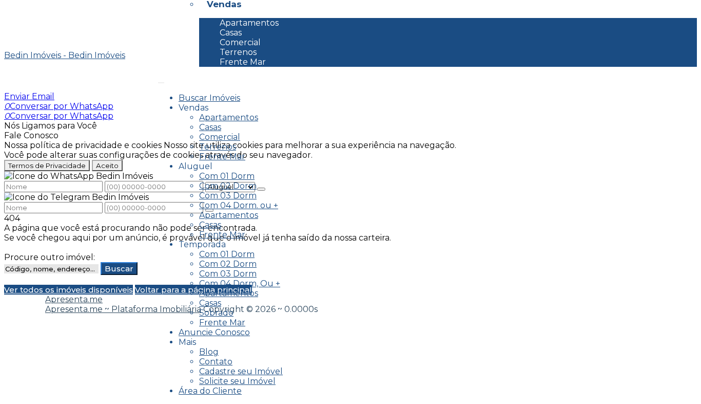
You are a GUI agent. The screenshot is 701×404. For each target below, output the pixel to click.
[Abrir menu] (161, 80)
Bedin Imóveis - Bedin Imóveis (64, 55)
